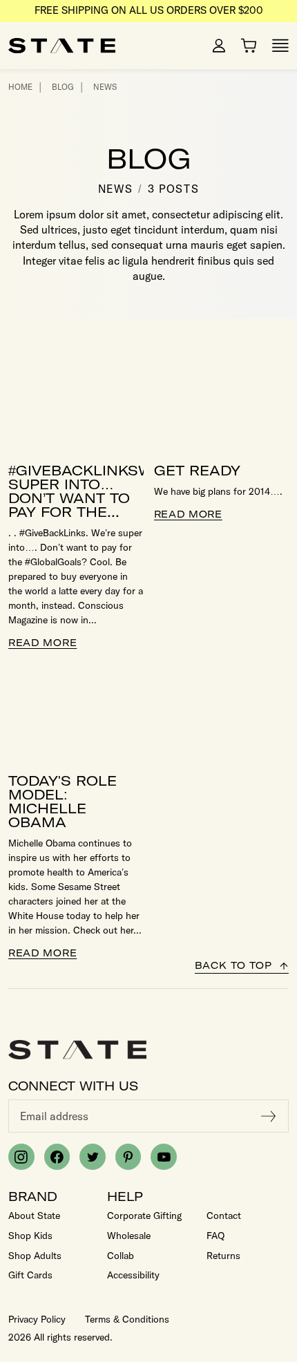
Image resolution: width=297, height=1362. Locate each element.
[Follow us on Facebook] (57, 1157)
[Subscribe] (268, 1116)
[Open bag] (249, 45)
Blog (63, 87)
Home (20, 87)
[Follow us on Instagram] (21, 1157)
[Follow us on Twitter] (92, 1157)
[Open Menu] (280, 45)
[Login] (219, 45)
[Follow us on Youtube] (164, 1157)
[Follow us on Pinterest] (128, 1157)
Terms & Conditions (127, 1319)
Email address (54, 1116)
